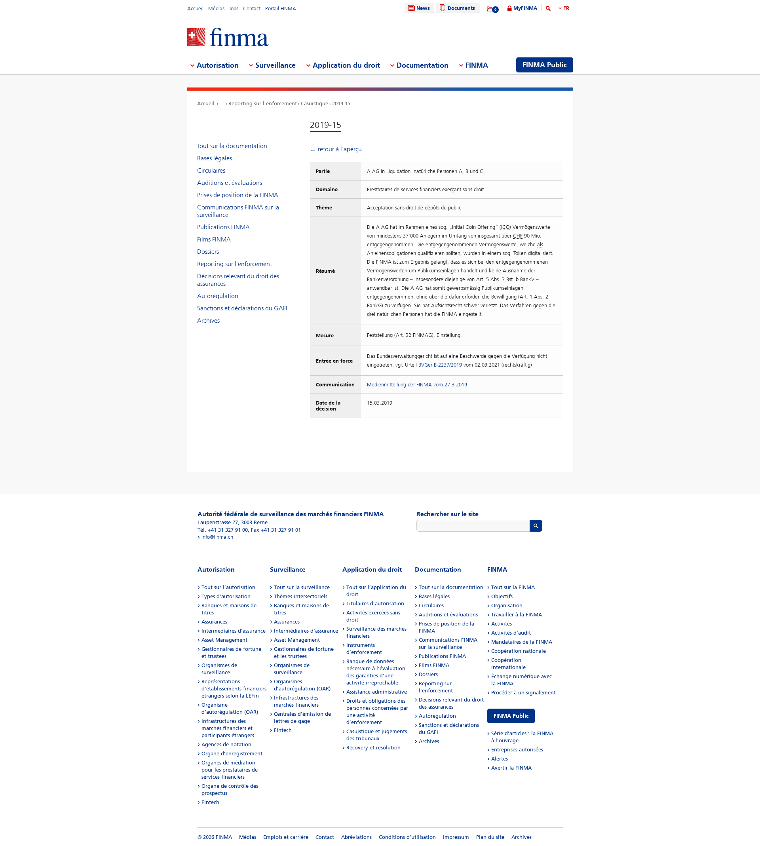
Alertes (499, 759)
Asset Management (224, 640)
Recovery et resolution (373, 748)
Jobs (233, 8)
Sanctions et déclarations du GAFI (242, 308)
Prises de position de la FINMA (237, 195)
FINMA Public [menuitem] (544, 65)
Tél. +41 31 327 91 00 (223, 530)
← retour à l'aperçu (336, 149)
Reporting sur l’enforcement (262, 103)
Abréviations (356, 837)
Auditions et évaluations (229, 182)
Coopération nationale (518, 651)
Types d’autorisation (226, 596)
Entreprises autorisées (517, 750)
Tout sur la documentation (232, 146)
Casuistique (314, 103)
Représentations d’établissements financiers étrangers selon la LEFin (233, 689)
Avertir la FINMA (511, 768)
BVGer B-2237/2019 (440, 365)
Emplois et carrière (285, 837)
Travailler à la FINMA (516, 615)
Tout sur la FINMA (513, 587)
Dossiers (208, 251)
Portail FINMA (280, 8)
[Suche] (548, 9)
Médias (216, 8)
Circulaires (211, 170)
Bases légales (214, 158)
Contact (251, 8)
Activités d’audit (511, 633)
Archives (208, 320)
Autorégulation (217, 296)
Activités (501, 624)
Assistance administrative (376, 692)
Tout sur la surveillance (302, 587)
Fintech (210, 802)
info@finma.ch (217, 537)
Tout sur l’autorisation (228, 587)
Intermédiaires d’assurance (233, 631)
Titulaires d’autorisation (375, 603)
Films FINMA (214, 239)
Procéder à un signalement (523, 693)
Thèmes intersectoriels (300, 596)
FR (566, 8)
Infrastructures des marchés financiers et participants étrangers (227, 728)
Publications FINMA (223, 227)
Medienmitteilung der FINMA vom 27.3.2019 (417, 385)
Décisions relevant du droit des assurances (238, 279)
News (423, 8)
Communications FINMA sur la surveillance (238, 211)
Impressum (456, 837)
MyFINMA (525, 8)
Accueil (195, 8)
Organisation (506, 605)
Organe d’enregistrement (231, 754)
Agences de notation (226, 744)
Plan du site (490, 837)
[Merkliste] (490, 9)
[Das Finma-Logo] (228, 38)
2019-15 (341, 103)
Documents (461, 8)
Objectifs (502, 596)
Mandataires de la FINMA (521, 642)
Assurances (214, 622)
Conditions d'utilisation (407, 837)
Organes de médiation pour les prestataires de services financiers (229, 770)
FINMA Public (511, 716)
